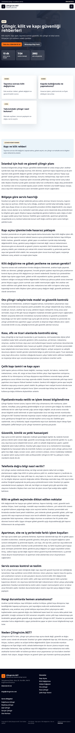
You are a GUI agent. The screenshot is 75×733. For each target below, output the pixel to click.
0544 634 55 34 (70, 1)
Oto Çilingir (43, 687)
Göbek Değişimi (45, 684)
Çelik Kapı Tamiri (45, 693)
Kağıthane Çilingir (8, 702)
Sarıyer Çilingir (6, 711)
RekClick (60, 723)
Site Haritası (5, 713)
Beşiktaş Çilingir (7, 705)
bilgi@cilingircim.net (9, 692)
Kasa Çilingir (43, 690)
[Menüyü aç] (72, 6)
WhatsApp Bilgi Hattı (32, 44)
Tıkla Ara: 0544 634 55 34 (11, 44)
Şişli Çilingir (5, 708)
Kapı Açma (43, 678)
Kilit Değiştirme (45, 681)
